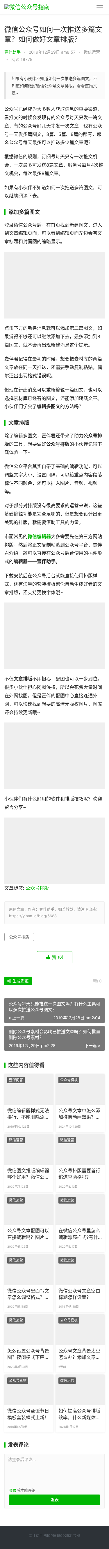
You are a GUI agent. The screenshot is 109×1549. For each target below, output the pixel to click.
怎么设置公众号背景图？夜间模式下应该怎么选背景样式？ (28, 1354)
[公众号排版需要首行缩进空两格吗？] (80, 1149)
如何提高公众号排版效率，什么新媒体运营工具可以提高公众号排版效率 (79, 1414)
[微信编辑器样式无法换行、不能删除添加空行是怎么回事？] (28, 1089)
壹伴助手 (12, 52)
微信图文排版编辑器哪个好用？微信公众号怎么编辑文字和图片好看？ (28, 1174)
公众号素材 (17, 1380)
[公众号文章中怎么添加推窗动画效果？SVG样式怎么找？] (80, 1089)
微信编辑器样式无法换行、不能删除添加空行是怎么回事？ (28, 1114)
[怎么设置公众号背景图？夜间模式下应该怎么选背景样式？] (28, 1329)
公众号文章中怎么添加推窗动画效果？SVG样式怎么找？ (79, 1114)
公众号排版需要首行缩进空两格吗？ (79, 1174)
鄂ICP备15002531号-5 (62, 1535)
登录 (13, 1490)
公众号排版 (37, 888)
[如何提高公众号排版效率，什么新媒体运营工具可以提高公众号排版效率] (80, 1390)
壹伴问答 (16, 1080)
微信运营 (92, 52)
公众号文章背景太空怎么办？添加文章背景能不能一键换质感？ (79, 1354)
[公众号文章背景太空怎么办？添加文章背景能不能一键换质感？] (80, 1329)
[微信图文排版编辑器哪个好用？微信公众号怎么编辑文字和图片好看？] (28, 1149)
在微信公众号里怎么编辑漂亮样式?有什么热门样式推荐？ (79, 1234)
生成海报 (20, 980)
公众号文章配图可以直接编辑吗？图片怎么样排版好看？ (28, 1234)
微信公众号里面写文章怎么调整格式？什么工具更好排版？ (28, 1294)
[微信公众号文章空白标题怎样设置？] (80, 1269)
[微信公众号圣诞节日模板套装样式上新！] (28, 1390)
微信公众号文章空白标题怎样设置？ (79, 1294)
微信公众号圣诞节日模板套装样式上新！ (28, 1414)
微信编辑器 (39, 536)
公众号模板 (69, 1080)
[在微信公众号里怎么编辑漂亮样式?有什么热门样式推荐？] (80, 1209)
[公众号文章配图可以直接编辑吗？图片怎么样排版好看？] (28, 1209)
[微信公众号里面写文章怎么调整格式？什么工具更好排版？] (28, 1269)
